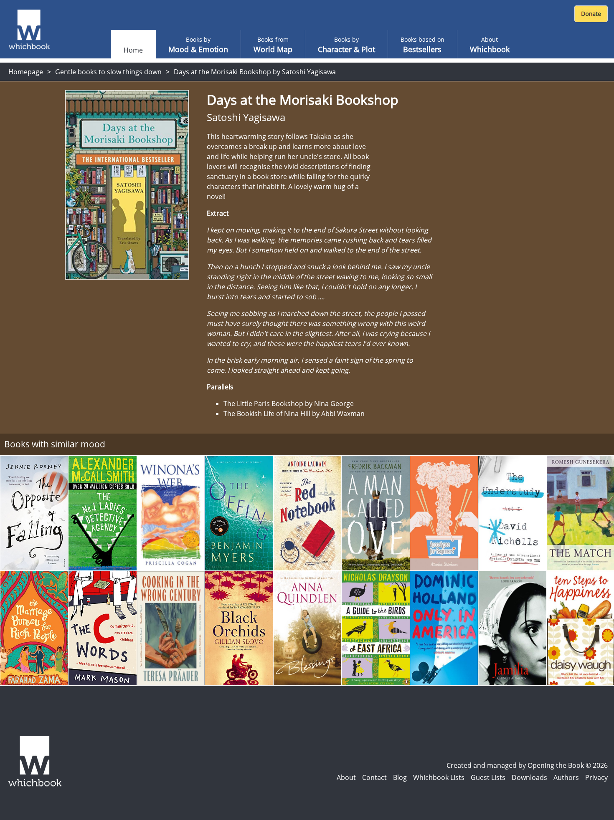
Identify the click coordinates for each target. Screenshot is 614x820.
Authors (566, 777)
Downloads (529, 777)
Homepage (25, 71)
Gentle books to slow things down (108, 71)
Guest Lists (488, 777)
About (346, 777)
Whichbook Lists (438, 777)
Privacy (596, 777)
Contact (374, 777)
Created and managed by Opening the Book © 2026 (527, 765)
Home (133, 50)
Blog (400, 777)
